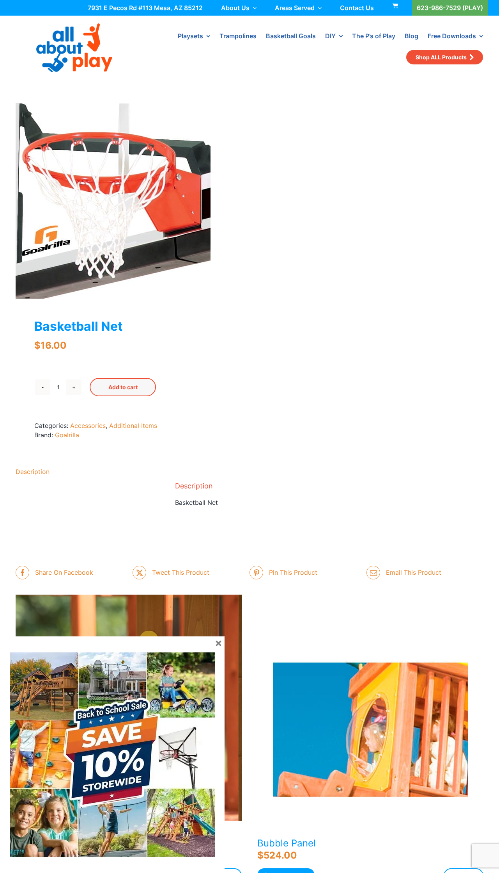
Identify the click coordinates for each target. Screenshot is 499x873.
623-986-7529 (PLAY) (450, 8)
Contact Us (357, 8)
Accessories (88, 425)
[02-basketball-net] (128, 201)
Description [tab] (33, 472)
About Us (235, 8)
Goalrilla (67, 435)
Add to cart (123, 387)
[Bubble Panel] (370, 732)
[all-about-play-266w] (74, 26)
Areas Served (295, 8)
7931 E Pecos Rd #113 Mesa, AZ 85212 (145, 8)
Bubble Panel (286, 843)
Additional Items (133, 425)
